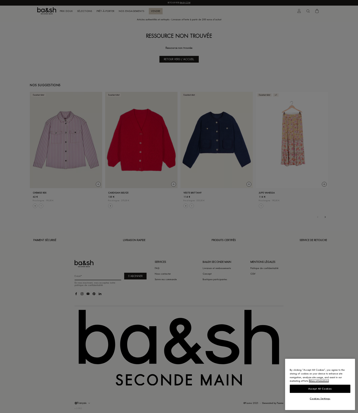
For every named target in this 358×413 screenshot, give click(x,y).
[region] (320, 384)
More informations (318, 381)
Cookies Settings (320, 398)
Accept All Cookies (320, 388)
